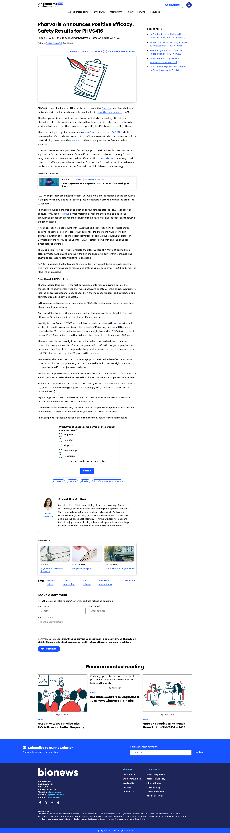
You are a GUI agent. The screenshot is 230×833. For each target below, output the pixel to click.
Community (116, 11)
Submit (87, 470)
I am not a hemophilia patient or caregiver (85, 461)
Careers (127, 787)
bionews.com (54, 792)
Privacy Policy (153, 787)
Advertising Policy (155, 774)
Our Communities (132, 779)
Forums (141, 11)
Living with (99, 11)
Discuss (73, 51)
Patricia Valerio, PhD (54, 43)
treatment (130, 580)
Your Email (94, 606)
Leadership (128, 783)
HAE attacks (87, 582)
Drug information (69, 582)
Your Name (43, 606)
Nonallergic (69, 455)
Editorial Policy (153, 783)
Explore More (153, 769)
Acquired (68, 434)
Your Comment (46, 617)
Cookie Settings (154, 795)
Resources (154, 11)
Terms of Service (155, 791)
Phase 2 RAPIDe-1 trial (94, 132)
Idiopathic (69, 445)
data (115, 323)
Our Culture (129, 774)
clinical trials (51, 582)
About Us (127, 769)
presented (74, 140)
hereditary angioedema (105, 582)
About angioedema (78, 11)
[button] (173, 5)
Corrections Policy (155, 779)
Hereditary (69, 440)
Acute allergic (70, 450)
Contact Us (128, 791)
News (131, 11)
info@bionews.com (54, 794)
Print (99, 51)
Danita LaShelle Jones (96, 179)
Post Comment (49, 648)
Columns (78, 179)
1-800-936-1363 (53, 797)
